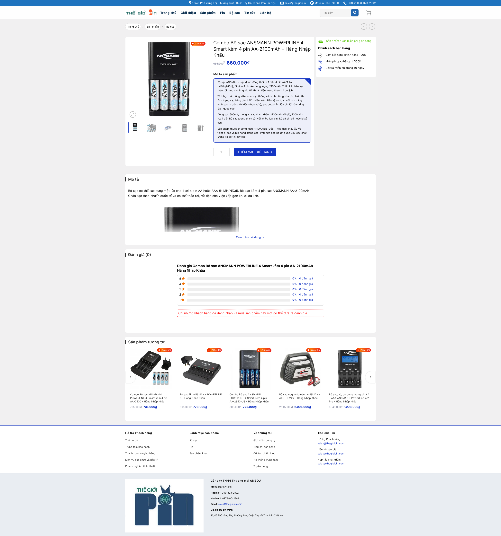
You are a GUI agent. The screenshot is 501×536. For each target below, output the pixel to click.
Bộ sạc (234, 13)
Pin (222, 13)
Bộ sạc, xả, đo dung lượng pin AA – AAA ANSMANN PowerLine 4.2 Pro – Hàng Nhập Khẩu (349, 398)
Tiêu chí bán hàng (264, 446)
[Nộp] (355, 12)
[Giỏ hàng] (368, 13)
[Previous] (131, 377)
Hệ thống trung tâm (265, 459)
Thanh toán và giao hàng (140, 453)
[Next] (370, 377)
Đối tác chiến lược (264, 453)
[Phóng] (133, 114)
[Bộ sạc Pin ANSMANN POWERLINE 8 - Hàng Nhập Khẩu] (201, 369)
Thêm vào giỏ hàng (255, 152)
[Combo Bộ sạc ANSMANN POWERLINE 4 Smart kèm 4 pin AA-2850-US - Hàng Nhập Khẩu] (250, 369)
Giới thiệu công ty (264, 440)
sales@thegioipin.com (331, 443)
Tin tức (249, 13)
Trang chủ (168, 13)
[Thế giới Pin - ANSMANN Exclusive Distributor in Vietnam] (141, 13)
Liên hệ (265, 13)
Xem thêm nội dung (249, 237)
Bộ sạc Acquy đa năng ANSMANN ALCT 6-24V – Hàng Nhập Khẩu (299, 396)
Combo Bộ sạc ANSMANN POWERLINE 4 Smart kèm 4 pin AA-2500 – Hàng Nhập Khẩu (149, 398)
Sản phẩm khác (198, 453)
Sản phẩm (208, 13)
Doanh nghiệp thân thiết (140, 466)
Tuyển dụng (260, 466)
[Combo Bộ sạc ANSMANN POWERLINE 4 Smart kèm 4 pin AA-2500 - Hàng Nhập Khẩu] (151, 369)
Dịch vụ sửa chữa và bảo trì (141, 459)
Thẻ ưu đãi (131, 440)
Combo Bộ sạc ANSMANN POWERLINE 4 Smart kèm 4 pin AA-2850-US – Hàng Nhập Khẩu (249, 398)
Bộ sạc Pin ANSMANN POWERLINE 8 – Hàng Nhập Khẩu (201, 396)
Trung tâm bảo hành (137, 446)
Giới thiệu (188, 13)
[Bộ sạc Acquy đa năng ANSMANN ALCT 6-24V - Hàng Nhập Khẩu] (300, 369)
